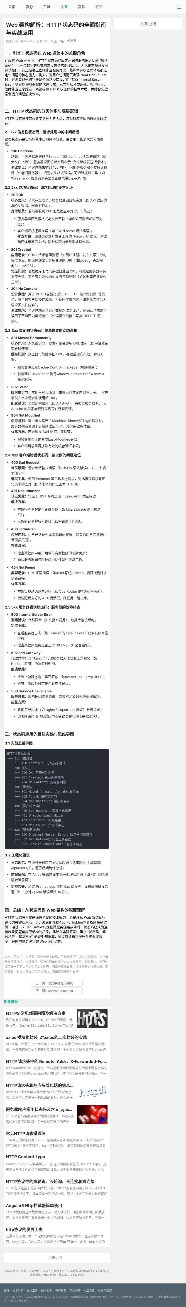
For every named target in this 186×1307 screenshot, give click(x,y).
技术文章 (46, 1290)
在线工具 (32, 1290)
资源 (29, 7)
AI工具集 (89, 1290)
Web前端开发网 (34, 1297)
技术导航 (17, 1290)
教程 (81, 7)
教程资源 (60, 1290)
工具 (46, 7)
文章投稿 (148, 24)
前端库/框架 (105, 1290)
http (61, 41)
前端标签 (75, 1290)
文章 (64, 7)
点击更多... (56, 1257)
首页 (11, 7)
